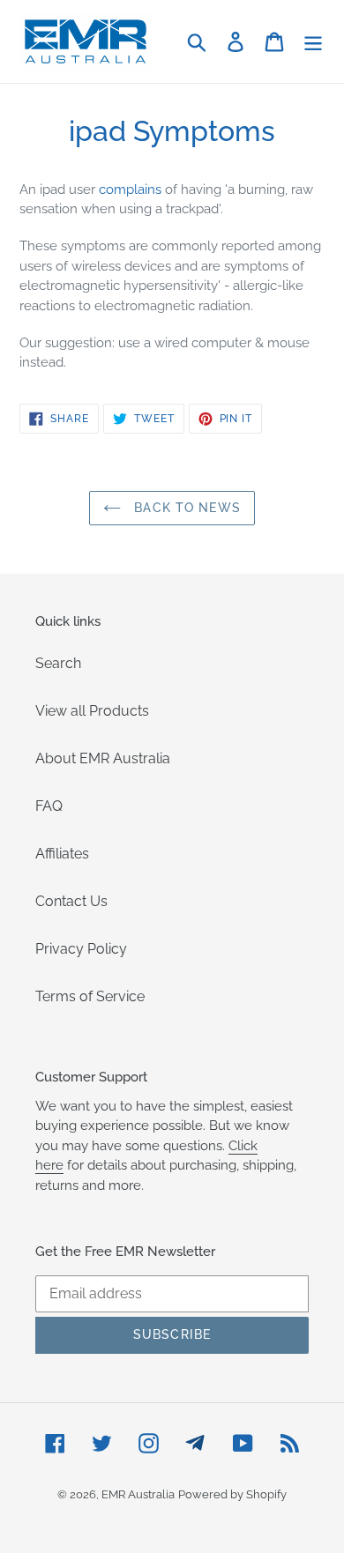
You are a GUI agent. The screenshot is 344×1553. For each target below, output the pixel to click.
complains (130, 189)
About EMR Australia (102, 758)
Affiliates (62, 853)
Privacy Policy (81, 948)
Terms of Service (90, 996)
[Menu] (313, 41)
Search (58, 663)
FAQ (49, 806)
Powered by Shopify (232, 1494)
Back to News (185, 508)
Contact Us (71, 901)
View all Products (92, 710)
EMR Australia (138, 1494)
